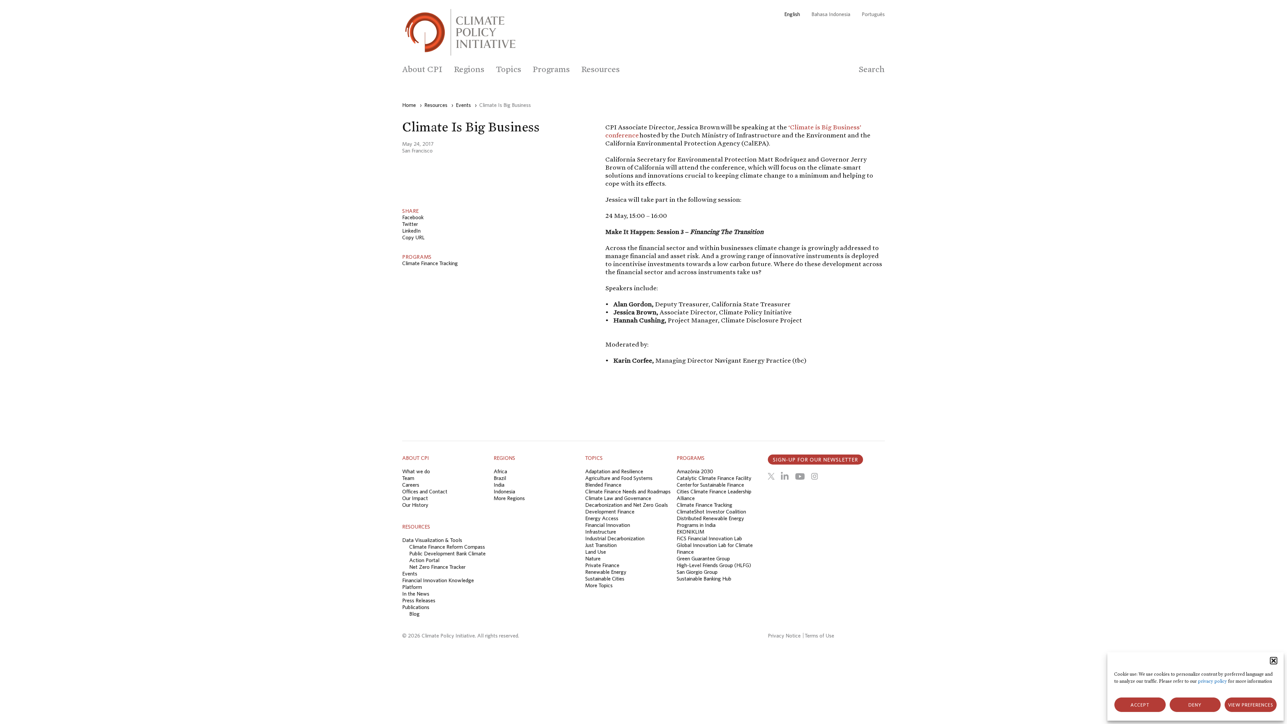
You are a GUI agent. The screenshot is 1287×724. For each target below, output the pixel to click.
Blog (414, 614)
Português (873, 14)
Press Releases (418, 600)
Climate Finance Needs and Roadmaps (628, 491)
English (792, 14)
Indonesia (504, 491)
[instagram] (814, 476)
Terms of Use (819, 635)
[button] (1273, 660)
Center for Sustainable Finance (710, 485)
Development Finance (609, 511)
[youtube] (800, 476)
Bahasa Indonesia (830, 14)
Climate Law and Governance (618, 498)
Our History (415, 505)
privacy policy (1212, 681)
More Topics (599, 585)
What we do (416, 471)
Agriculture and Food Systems (619, 478)
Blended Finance (603, 485)
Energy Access (601, 518)
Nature (593, 558)
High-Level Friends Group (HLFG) (714, 565)
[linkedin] (785, 476)
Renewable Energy (605, 572)
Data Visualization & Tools (432, 540)
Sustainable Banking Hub (704, 579)
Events (409, 573)
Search (872, 69)
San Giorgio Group (697, 572)
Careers (410, 485)
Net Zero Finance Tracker (437, 567)
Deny (1195, 705)
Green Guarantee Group (703, 558)
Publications (415, 607)
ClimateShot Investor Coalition (711, 511)
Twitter (410, 224)
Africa (500, 471)
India (499, 485)
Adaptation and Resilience (614, 471)
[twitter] (771, 476)
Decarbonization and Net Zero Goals (626, 505)
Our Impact (415, 498)
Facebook (413, 217)
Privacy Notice (784, 635)
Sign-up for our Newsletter (815, 460)
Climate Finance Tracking (430, 263)
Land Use (595, 552)
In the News (415, 594)
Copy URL (413, 237)
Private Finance (602, 565)
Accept (1140, 705)
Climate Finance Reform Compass (447, 547)
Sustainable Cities (604, 579)
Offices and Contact (424, 491)
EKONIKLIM (690, 532)
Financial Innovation (607, 525)
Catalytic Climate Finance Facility (714, 478)
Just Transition (601, 545)
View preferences (1250, 705)
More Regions (509, 498)
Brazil (500, 478)
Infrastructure (600, 532)
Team (408, 478)
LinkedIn (411, 231)
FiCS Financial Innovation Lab (709, 538)
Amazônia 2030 (695, 471)
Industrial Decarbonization (615, 538)
